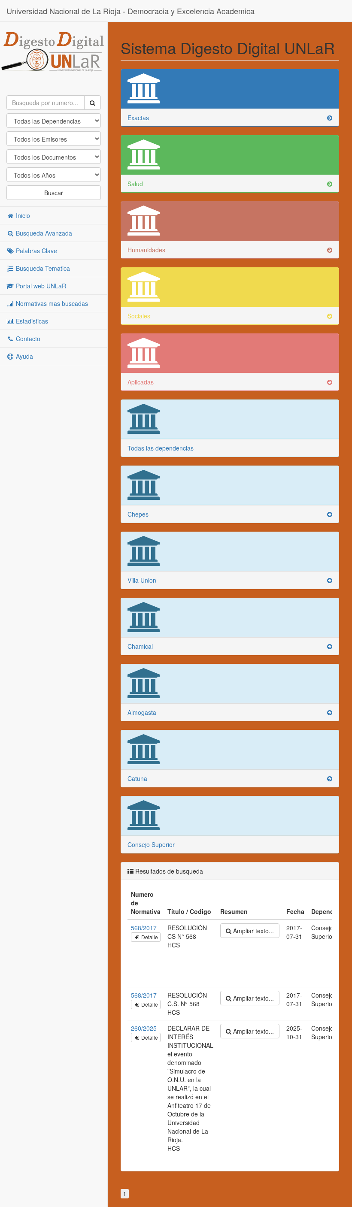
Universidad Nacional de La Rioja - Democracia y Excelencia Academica (130, 10)
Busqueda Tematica (42, 268)
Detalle (149, 937)
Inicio (22, 215)
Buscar (53, 192)
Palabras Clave (35, 250)
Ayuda (23, 356)
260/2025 (144, 1028)
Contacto (27, 338)
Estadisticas (31, 321)
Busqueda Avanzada (43, 233)
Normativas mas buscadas (51, 303)
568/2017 (144, 927)
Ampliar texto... (252, 930)
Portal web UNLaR (40, 285)
